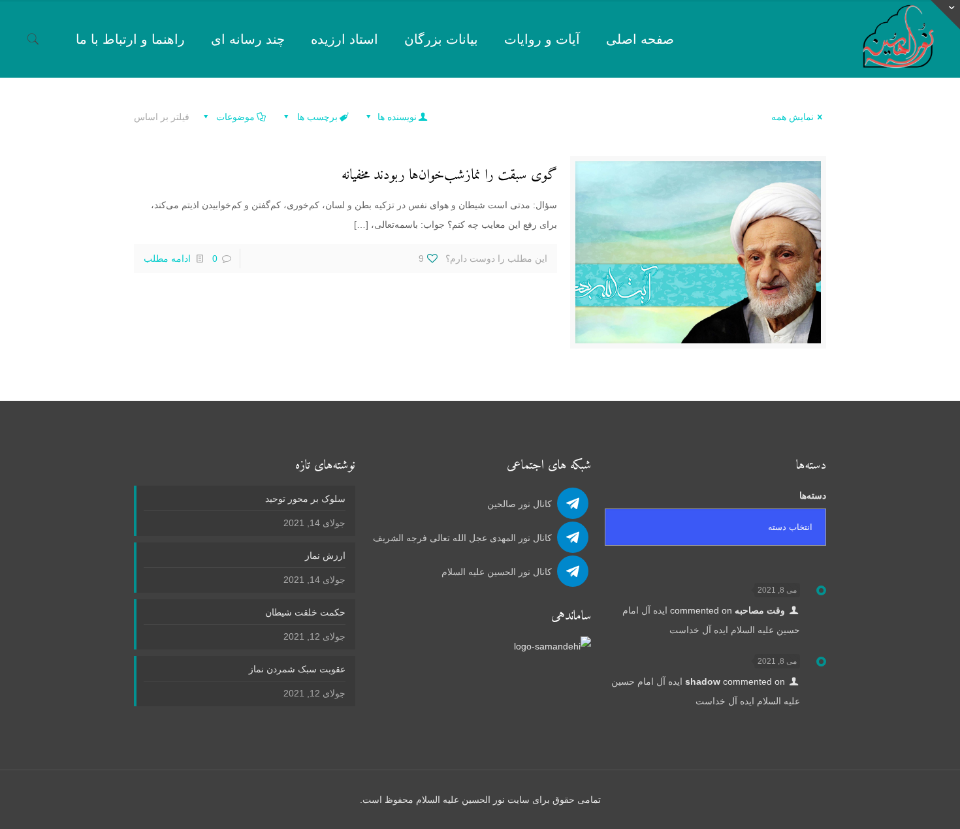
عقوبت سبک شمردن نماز (297, 669)
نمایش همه (792, 117)
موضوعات (234, 117)
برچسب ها (316, 117)
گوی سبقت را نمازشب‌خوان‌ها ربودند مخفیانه (449, 175)
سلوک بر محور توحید (305, 498)
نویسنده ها (396, 117)
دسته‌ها (812, 495)
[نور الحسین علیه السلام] (898, 39)
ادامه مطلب (167, 258)
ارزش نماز (325, 555)
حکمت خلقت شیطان (305, 612)
